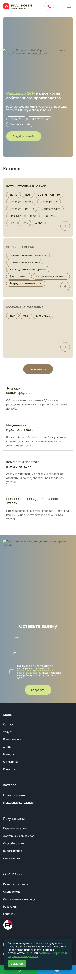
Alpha (38, 223)
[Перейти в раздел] (65, 226)
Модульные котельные (24, 307)
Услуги (7, 732)
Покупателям (12, 739)
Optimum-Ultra (50, 208)
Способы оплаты (14, 843)
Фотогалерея (11, 858)
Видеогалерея (12, 850)
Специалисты (12, 891)
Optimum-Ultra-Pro (22, 208)
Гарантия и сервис (15, 828)
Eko (12, 223)
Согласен (17, 963)
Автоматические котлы (51, 276)
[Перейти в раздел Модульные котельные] (65, 347)
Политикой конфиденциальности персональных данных (35, 671)
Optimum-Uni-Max (21, 201)
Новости (8, 754)
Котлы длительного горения (28, 269)
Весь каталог (38, 369)
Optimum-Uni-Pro (48, 194)
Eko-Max (49, 215)
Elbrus (32, 215)
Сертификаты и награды (19, 899)
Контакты (9, 769)
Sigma (14, 194)
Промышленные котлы (25, 262)
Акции (7, 746)
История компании (15, 884)
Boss (25, 223)
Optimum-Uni (49, 201)
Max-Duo (15, 215)
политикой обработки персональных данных (37, 954)
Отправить (38, 690)
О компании (11, 761)
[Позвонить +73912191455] (49, 6)
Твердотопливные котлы (26, 283)
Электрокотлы (19, 276)
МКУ (26, 315)
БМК (12, 315)
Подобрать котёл (23, 136)
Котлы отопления (20, 247)
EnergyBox (43, 315)
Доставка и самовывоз (18, 835)
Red (27, 194)
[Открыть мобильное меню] (70, 6)
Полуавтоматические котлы (28, 255)
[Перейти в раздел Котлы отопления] (65, 286)
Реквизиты (10, 906)
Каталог (8, 724)
